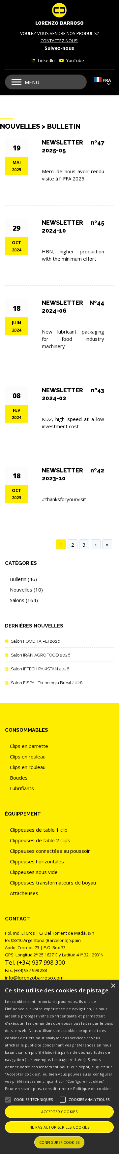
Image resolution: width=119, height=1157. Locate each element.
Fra (107, 80)
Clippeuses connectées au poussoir (50, 851)
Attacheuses (24, 893)
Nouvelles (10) (26, 589)
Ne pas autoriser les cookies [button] (59, 1127)
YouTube (74, 60)
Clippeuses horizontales (37, 861)
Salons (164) (24, 600)
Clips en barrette (29, 746)
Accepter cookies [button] (59, 1111)
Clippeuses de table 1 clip (39, 829)
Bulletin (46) (23, 579)
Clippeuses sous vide (34, 872)
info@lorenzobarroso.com (34, 977)
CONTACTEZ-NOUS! (59, 41)
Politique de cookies (92, 1088)
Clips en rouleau (27, 756)
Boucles (19, 777)
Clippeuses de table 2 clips (40, 840)
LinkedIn (46, 60)
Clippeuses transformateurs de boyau (53, 882)
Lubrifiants (22, 788)
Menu (32, 82)
